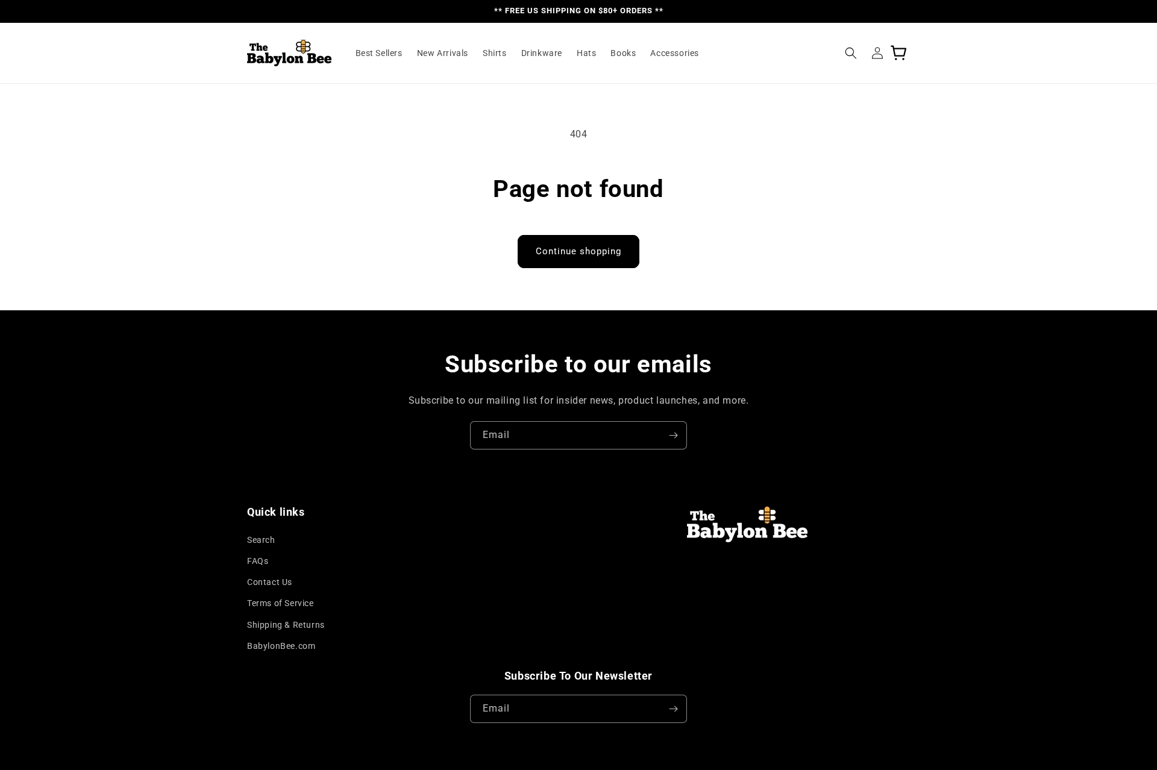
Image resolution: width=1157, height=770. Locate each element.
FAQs (257, 561)
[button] (851, 53)
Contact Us (269, 582)
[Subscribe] (673, 435)
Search (261, 540)
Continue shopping (578, 251)
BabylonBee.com (281, 646)
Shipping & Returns (286, 625)
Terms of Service (280, 603)
